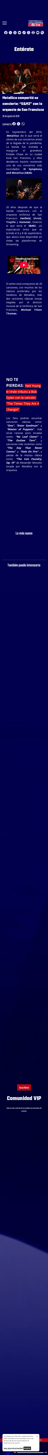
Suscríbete (24, 1088)
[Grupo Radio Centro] (28, 32)
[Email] (37, 32)
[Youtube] (19, 32)
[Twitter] (10, 32)
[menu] (4, 24)
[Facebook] (5, 32)
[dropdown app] (33, 32)
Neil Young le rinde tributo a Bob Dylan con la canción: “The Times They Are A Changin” (23, 398)
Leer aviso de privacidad (13, 1448)
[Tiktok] (24, 32)
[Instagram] (14, 32)
